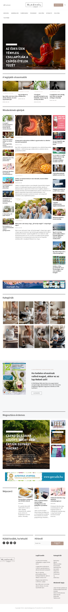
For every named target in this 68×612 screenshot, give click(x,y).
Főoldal (56, 591)
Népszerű (56, 571)
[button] (36, 393)
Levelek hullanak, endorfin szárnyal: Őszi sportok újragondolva (57, 437)
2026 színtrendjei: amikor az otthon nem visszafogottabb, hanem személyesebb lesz (8, 143)
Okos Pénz (41, 13)
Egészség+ (6, 13)
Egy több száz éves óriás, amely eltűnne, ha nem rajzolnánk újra (10, 97)
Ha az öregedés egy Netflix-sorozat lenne (59, 142)
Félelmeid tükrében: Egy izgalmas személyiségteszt (8, 173)
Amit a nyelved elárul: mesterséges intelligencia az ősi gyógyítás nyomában (41, 503)
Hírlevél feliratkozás (59, 593)
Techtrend (6, 18)
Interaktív (49, 13)
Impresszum (57, 594)
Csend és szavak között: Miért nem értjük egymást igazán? (20, 442)
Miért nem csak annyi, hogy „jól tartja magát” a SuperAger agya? (33, 224)
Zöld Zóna (57, 13)
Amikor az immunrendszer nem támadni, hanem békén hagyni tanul (31, 179)
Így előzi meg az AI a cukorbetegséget (59, 252)
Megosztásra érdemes (14, 431)
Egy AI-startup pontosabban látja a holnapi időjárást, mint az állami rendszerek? (59, 235)
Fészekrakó (33, 13)
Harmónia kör (15, 13)
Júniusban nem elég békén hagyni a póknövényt (8, 159)
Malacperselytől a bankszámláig (58, 218)
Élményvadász (24, 13)
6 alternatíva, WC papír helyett (7, 214)
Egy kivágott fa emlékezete (23, 95)
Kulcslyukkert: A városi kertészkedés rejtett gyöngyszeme (8, 228)
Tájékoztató (57, 598)
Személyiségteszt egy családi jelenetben (7, 186)
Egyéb (55, 562)
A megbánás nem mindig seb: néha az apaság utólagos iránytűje (57, 96)
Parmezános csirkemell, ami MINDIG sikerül (25, 500)
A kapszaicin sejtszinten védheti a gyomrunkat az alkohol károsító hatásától (32, 141)
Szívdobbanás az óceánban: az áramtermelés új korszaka (7, 201)
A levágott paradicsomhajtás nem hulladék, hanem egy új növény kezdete (41, 97)
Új (54, 576)
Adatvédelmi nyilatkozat (60, 588)
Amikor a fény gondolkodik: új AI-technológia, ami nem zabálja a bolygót (58, 269)
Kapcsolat (56, 596)
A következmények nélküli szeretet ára (59, 174)
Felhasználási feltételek (60, 589)
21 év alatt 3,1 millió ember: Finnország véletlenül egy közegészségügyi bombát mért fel (59, 158)
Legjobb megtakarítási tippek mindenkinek (59, 204)
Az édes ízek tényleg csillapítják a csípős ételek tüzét (17, 57)
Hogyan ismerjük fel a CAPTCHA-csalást (59, 190)
